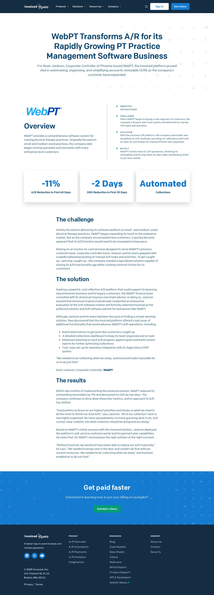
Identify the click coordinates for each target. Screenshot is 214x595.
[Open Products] (68, 6)
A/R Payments (78, 551)
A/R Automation (79, 546)
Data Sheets (117, 551)
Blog (112, 541)
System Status (118, 582)
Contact (155, 546)
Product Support (120, 572)
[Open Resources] (103, 6)
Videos (114, 557)
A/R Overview (77, 541)
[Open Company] (120, 6)
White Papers (118, 567)
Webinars (116, 562)
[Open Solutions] (85, 6)
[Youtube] (42, 556)
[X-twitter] (34, 556)
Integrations (76, 562)
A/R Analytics (77, 557)
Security (156, 551)
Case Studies (118, 546)
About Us (156, 541)
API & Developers (120, 577)
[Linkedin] (27, 556)
